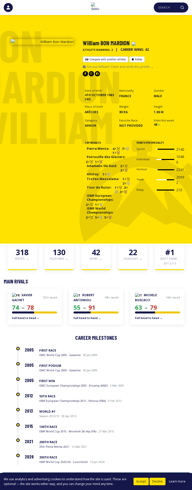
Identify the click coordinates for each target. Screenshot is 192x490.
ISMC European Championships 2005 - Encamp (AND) (73, 385)
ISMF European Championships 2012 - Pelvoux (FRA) (72, 401)
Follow (138, 59)
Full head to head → (26, 318)
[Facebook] (85, 73)
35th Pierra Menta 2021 (54, 446)
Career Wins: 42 (134, 49)
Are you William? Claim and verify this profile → (120, 67)
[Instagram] (91, 73)
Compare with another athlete (108, 59)
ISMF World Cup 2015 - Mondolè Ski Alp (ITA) (67, 431)
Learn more (177, 481)
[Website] (97, 73)
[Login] (8, 7)
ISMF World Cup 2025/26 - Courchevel (63, 462)
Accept (141, 481)
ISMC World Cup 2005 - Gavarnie (60, 355)
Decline (157, 481)
